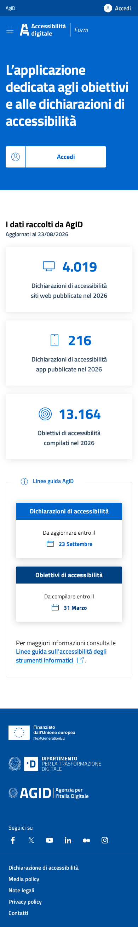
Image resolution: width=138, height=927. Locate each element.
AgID (10, 8)
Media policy (23, 879)
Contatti (18, 913)
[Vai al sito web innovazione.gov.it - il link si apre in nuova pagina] (56, 764)
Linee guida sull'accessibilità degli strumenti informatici (61, 656)
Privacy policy (25, 901)
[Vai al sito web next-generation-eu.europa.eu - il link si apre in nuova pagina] (41, 733)
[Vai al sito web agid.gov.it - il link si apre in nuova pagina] (48, 793)
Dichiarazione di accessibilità (43, 867)
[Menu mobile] (10, 30)
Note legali (21, 890)
